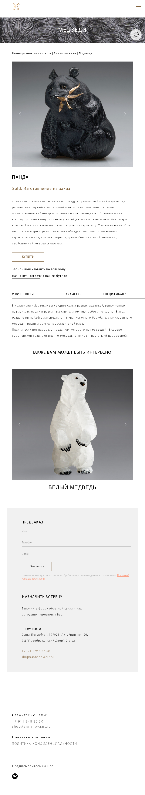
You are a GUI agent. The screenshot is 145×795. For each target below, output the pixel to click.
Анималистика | (65, 53)
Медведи (86, 53)
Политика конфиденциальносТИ (44, 744)
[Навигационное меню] (138, 6)
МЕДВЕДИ (72, 30)
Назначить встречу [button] (27, 276)
